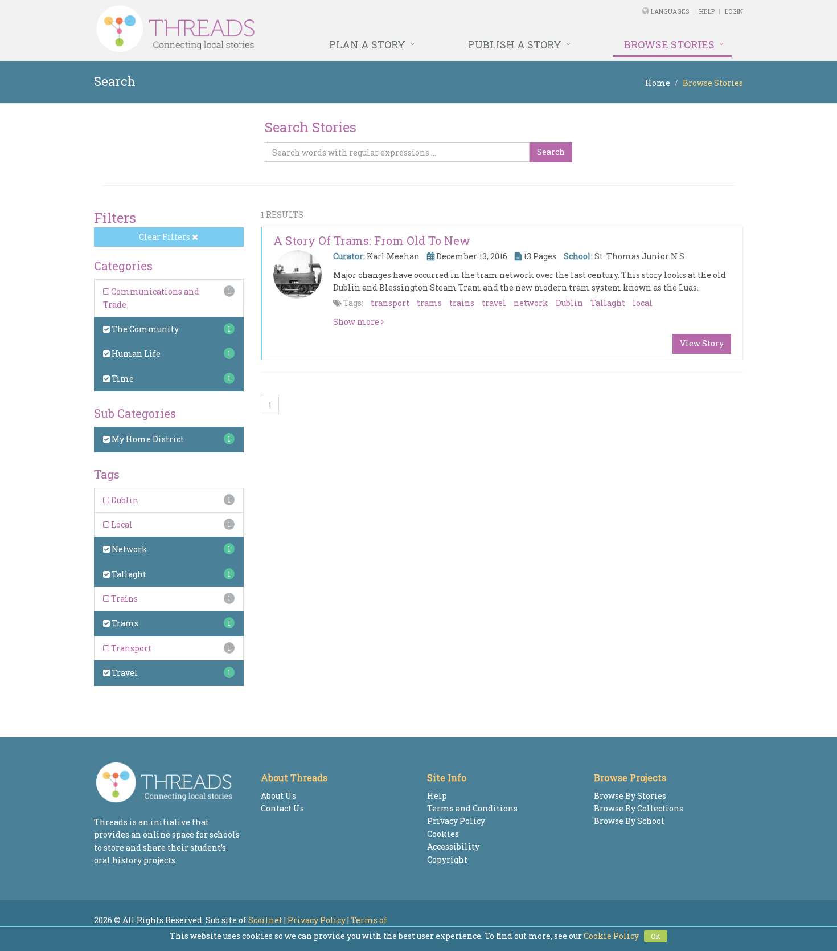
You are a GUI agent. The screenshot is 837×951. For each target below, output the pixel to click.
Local (121, 524)
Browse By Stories (630, 795)
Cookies (443, 833)
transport (390, 302)
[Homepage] (294, 29)
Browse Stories (669, 44)
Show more (357, 321)
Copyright (447, 859)
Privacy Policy (456, 820)
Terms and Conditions (472, 808)
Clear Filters (165, 236)
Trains (123, 598)
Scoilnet (265, 920)
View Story (702, 343)
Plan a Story (367, 44)
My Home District (147, 439)
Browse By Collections (638, 808)
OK (655, 936)
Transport (130, 648)
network (531, 302)
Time (122, 378)
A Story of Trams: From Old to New (371, 240)
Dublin (123, 500)
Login (734, 11)
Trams (124, 623)
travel (494, 302)
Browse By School (629, 820)
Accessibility (453, 846)
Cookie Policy (611, 935)
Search (551, 151)
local (643, 302)
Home (657, 82)
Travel (124, 672)
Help (707, 11)
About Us (278, 795)
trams (429, 302)
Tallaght (128, 574)
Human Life (135, 353)
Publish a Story (514, 44)
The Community (144, 329)
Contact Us (282, 808)
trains (461, 302)
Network (128, 549)
